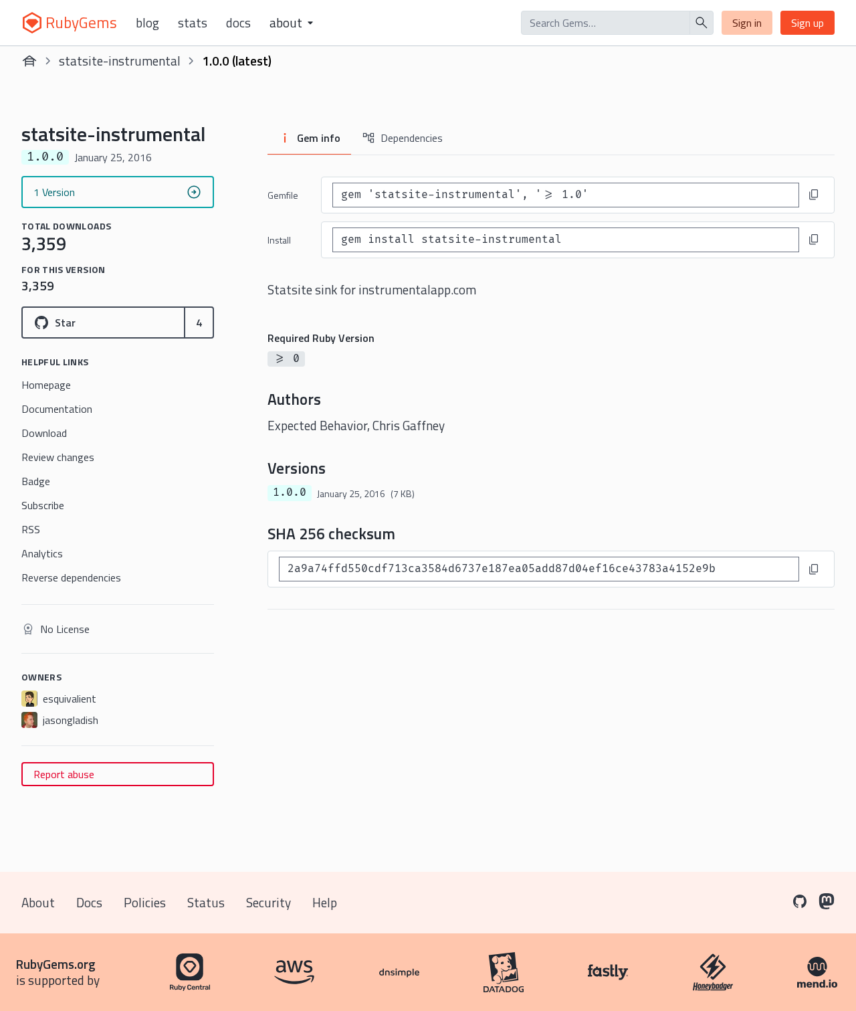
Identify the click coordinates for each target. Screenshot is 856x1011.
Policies (145, 902)
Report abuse (63, 774)
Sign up (807, 23)
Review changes (57, 457)
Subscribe (42, 505)
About (38, 902)
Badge (35, 481)
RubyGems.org (56, 964)
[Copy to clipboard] (814, 194)
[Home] (29, 61)
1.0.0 (289, 492)
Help (324, 902)
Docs (238, 22)
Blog (147, 22)
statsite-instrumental (120, 60)
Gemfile (283, 195)
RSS (30, 529)
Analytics (42, 553)
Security (268, 902)
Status (206, 902)
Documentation (56, 409)
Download (44, 433)
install (279, 240)
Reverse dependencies (71, 577)
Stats (192, 22)
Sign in (747, 23)
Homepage (46, 385)
